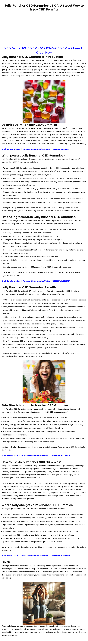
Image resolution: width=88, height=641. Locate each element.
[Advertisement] (44, 29)
